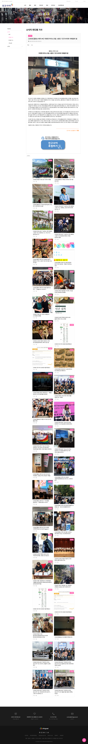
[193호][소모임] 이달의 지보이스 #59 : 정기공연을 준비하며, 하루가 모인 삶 (41, 341)
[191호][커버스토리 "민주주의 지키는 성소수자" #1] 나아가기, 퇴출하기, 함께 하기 (41, 663)
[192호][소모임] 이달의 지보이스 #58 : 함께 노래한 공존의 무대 (63, 559)
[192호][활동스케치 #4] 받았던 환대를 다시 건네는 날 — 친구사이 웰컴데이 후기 (64, 506)
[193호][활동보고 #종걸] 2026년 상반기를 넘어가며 (64, 180)
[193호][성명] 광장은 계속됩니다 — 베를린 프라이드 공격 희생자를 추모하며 (42, 393)
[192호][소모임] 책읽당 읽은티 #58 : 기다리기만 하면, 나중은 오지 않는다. (41, 554)
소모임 (14, 46)
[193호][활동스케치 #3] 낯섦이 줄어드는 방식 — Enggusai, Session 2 (42, 288)
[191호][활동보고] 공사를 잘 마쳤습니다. (64, 637)
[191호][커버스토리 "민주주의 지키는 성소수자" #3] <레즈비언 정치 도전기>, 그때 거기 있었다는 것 (41, 692)
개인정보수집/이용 (42, 735)
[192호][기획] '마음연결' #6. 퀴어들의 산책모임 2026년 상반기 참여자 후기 (63, 586)
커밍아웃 (41, 5)
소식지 (44, 18)
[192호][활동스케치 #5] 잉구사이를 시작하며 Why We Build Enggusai (41, 528)
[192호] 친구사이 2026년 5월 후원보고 (63, 612)
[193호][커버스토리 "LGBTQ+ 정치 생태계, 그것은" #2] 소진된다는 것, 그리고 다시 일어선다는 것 (42, 232)
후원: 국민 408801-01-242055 (7, 1)
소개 (25, 5)
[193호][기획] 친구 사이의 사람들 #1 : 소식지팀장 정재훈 (41, 315)
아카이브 (53, 5)
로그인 (77, 1)
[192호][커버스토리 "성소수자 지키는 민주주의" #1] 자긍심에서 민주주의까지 (63, 423)
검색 (84, 1)
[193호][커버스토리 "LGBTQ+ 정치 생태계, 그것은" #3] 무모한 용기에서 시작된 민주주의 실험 (64, 236)
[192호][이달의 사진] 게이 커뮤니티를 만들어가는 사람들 (63, 396)
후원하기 (56, 735)
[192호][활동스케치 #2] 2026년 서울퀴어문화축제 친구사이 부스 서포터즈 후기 (64, 478)
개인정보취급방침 (33, 735)
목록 (29, 155)
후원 (47, 5)
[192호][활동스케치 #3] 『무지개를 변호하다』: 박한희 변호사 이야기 (41, 501)
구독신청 (10, 43)
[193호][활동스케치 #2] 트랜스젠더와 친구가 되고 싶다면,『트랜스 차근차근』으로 (63, 264)
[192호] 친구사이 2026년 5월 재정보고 (41, 609)
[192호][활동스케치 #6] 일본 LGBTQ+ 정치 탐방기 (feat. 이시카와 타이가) (63, 532)
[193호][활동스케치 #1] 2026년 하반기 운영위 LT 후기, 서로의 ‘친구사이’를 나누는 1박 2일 (42, 261)
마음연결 (9, 28)
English (68, 1)
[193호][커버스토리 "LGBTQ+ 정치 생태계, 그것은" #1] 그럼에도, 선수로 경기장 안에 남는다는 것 (64, 207)
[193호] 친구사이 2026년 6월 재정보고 (63, 344)
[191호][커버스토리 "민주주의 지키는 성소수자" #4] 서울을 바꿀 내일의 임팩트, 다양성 (64, 692)
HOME (37, 18)
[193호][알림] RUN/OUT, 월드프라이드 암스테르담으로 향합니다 (63, 369)
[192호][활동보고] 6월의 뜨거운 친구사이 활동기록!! (42, 420)
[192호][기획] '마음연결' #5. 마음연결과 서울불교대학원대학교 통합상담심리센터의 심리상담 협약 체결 (42, 582)
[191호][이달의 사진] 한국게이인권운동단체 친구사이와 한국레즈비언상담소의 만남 (40, 635)
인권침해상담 (61, 5)
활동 (30, 5)
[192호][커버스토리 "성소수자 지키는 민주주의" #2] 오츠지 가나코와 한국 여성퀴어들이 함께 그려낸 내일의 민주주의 (42, 447)
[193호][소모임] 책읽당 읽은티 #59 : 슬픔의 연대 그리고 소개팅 (63, 318)
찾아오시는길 (50, 735)
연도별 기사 (49, 18)
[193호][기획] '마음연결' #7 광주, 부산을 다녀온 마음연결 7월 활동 (64, 291)
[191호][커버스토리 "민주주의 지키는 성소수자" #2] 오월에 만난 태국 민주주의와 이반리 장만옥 (64, 663)
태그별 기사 (11, 40)
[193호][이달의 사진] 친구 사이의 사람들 (42, 179)
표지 (9, 34)
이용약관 (26, 735)
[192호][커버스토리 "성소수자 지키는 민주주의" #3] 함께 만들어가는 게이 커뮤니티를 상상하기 (63, 450)
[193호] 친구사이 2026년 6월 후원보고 (41, 367)
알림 (35, 5)
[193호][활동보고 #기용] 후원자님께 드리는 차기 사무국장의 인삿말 (42, 205)
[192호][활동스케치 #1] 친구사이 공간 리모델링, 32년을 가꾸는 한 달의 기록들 (41, 474)
